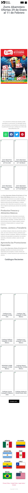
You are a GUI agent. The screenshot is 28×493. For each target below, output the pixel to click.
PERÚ (20, 451)
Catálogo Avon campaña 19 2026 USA (7, 315)
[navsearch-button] (26, 3)
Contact (14, 485)
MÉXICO (7, 441)
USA (20, 472)
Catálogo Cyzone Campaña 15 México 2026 (7, 393)
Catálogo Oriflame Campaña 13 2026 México (7, 341)
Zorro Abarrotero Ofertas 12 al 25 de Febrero (7, 187)
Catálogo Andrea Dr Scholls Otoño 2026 (21, 392)
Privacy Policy (6, 483)
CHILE (20, 461)
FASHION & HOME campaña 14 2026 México (7, 367)
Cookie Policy (14, 483)
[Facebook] (11, 134)
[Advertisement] (14, 31)
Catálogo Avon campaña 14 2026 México (21, 341)
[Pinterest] (22, 134)
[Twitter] (16, 134)
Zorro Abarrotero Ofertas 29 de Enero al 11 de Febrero (21, 187)
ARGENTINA (7, 451)
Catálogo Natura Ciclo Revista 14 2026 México (21, 367)
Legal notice (21, 483)
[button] (25, 51)
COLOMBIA (20, 441)
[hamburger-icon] (22, 2)
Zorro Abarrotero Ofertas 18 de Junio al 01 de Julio (7, 161)
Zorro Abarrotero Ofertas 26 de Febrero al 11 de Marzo (21, 161)
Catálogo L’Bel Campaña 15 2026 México (21, 315)
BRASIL (7, 472)
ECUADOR (7, 461)
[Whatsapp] (5, 134)
